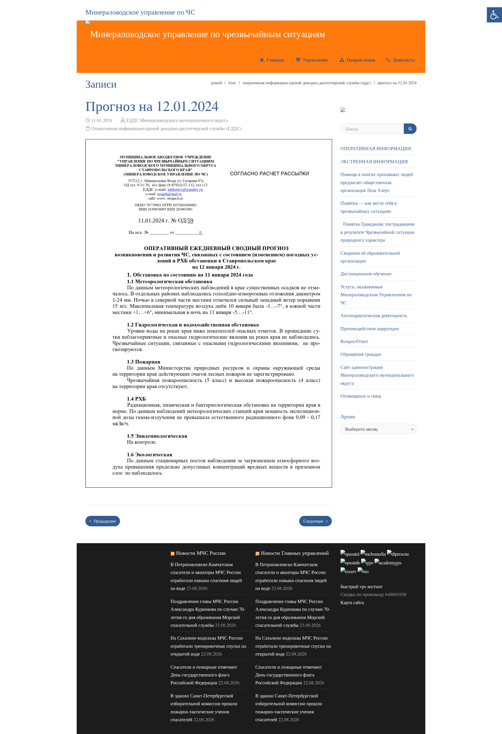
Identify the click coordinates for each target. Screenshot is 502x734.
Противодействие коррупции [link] (369, 328)
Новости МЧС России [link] (201, 552)
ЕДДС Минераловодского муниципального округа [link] (177, 120)
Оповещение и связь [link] (360, 396)
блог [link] (232, 82)
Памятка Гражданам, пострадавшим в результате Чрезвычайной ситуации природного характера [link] (377, 232)
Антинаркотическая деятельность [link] (373, 315)
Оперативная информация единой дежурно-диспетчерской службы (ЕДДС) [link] (307, 82)
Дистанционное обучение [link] (366, 273)
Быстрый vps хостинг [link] (361, 586)
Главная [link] (274, 59)
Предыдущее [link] (104, 521)
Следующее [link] (313, 521)
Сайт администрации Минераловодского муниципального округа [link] (377, 375)
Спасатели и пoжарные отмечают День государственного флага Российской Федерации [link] (204, 675)
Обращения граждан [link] (360, 354)
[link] (494, 14)
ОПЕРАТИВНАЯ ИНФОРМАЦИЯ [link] (375, 148)
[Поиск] (410, 128)
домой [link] (216, 82)
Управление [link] (314, 59)
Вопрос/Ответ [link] (354, 341)
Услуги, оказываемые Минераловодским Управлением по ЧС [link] (376, 294)
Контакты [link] (403, 59)
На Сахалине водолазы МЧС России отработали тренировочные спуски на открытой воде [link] (208, 646)
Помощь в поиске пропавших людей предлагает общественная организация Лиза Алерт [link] (376, 182)
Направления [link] (360, 59)
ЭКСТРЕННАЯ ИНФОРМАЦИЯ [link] (374, 161)
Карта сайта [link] (352, 602)
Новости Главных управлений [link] (295, 552)
